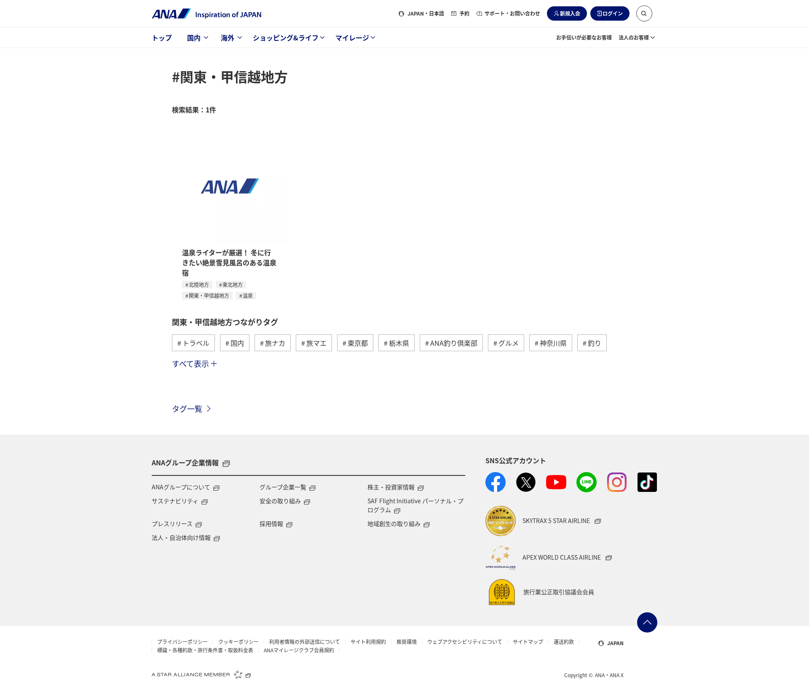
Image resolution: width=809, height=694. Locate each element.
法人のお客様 (634, 37)
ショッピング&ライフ (286, 37)
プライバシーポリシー (182, 641)
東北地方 (232, 284)
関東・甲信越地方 (209, 295)
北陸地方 (199, 284)
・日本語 (425, 13)
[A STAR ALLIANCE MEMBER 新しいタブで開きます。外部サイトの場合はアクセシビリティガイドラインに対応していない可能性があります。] (201, 674)
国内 (194, 37)
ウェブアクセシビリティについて (464, 641)
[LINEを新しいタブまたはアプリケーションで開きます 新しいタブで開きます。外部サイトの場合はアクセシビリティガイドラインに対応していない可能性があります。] (586, 482)
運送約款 (564, 641)
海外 (227, 37)
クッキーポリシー (238, 641)
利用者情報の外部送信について (304, 641)
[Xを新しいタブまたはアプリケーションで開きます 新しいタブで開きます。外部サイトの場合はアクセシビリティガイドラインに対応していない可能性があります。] (526, 482)
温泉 (248, 295)
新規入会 (570, 13)
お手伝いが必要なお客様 (584, 37)
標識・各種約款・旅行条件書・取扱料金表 (205, 650)
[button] (644, 13)
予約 (464, 13)
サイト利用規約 (368, 641)
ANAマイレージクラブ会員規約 (299, 650)
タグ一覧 (187, 408)
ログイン (613, 13)
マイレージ (352, 37)
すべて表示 (190, 363)
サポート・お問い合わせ (512, 13)
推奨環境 (406, 641)
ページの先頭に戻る (647, 622)
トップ (162, 37)
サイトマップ (528, 641)
